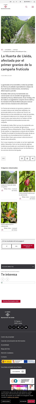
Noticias (15, 49)
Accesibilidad (5, 345)
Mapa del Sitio (5, 349)
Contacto (4, 357)
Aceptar (31, 401)
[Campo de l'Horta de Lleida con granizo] (9, 177)
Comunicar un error (27, 246)
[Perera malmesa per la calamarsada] (9, 212)
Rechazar (23, 401)
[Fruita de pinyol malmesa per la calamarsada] (27, 181)
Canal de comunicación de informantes (13, 341)
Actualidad (8, 49)
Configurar (6, 401)
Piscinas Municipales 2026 (10, 301)
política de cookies (13, 397)
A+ (11, 2)
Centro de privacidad (7, 337)
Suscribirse (16, 372)
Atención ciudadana (7, 353)
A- (16, 1)
